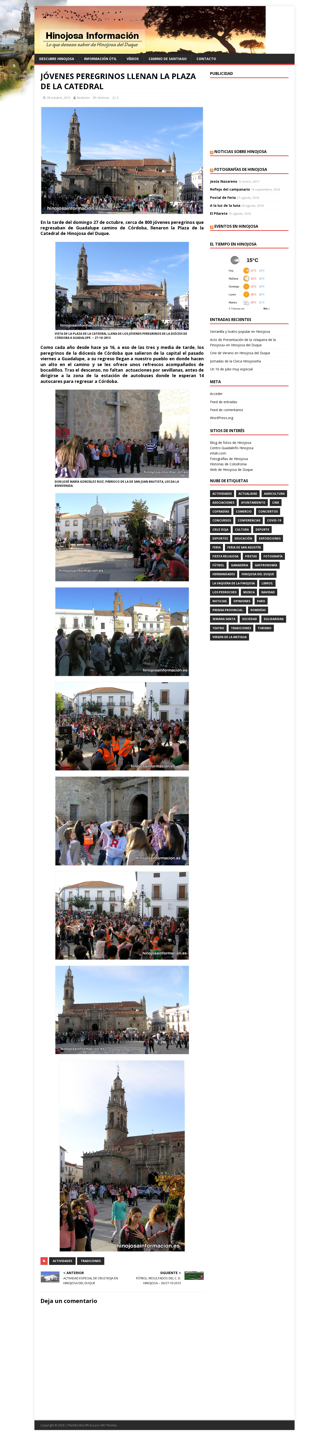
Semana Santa (223, 619)
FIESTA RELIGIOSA (225, 556)
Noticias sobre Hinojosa (240, 151)
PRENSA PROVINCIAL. (228, 610)
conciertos (268, 511)
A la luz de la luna (225, 205)
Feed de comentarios (226, 409)
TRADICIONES (91, 1261)
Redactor (83, 97)
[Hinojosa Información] (150, 51)
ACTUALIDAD (247, 494)
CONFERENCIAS (249, 520)
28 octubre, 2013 (58, 97)
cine (275, 503)
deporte (262, 530)
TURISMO (264, 628)
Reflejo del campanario (230, 189)
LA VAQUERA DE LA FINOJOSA (233, 583)
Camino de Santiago (168, 58)
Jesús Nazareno (223, 181)
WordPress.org (221, 417)
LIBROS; (267, 583)
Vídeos (133, 58)
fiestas (251, 556)
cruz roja (220, 530)
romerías (258, 610)
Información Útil (100, 58)
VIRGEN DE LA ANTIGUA (229, 637)
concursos (221, 520)
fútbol (218, 565)
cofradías (220, 511)
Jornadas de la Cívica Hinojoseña (235, 361)
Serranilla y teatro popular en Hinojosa (240, 331)
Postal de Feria (223, 197)
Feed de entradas (223, 402)
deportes (220, 538)
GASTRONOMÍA (266, 565)
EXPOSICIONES (270, 538)
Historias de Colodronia (228, 464)
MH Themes (109, 1425)
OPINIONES (241, 601)
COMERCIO (244, 511)
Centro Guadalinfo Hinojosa (231, 448)
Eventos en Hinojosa (236, 226)
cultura (242, 530)
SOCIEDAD (249, 619)
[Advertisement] (249, 113)
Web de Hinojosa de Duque (231, 469)
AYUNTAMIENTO (253, 503)
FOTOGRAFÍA (273, 556)
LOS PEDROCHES (224, 592)
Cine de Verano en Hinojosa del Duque (240, 353)
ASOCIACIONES (223, 503)
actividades (62, 1261)
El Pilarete (219, 213)
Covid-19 (274, 520)
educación (243, 538)
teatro (218, 628)
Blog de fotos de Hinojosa (230, 442)
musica (249, 592)
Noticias (103, 97)
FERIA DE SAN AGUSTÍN (244, 547)
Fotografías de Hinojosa (240, 169)
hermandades (223, 574)
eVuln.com (218, 453)
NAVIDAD (268, 592)
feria (216, 547)
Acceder (216, 393)
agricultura (274, 494)
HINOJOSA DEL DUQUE (258, 574)
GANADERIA (239, 565)
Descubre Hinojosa (56, 58)
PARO (261, 601)
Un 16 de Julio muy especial (231, 369)
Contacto (206, 58)
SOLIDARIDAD (274, 619)
